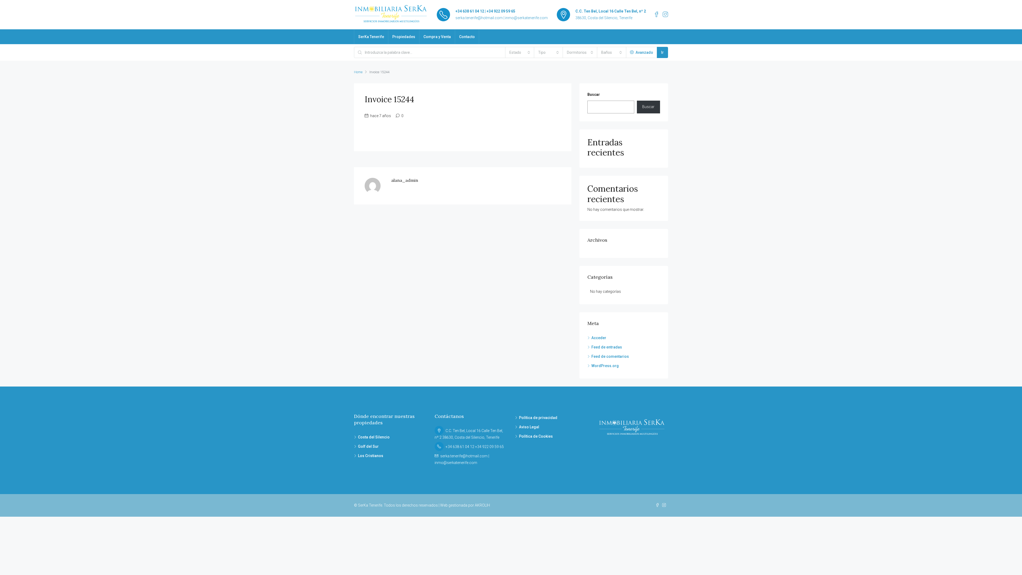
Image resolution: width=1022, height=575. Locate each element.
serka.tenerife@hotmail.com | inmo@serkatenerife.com (501, 18)
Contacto (467, 37)
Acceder (598, 338)
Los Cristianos (370, 456)
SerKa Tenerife (371, 37)
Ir (662, 52)
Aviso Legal (529, 427)
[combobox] (519, 52)
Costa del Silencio (374, 437)
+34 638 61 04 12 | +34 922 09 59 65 (485, 11)
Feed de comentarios (610, 356)
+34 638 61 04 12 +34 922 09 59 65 (475, 447)
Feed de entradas (606, 347)
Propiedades (403, 37)
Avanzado (644, 52)
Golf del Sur (368, 446)
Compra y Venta (437, 37)
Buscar (593, 94)
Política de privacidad (538, 418)
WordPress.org (605, 366)
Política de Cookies (536, 436)
